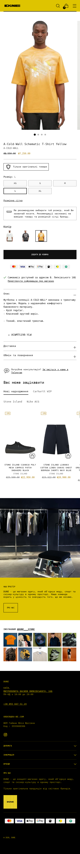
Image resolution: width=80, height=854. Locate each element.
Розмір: (9, 177)
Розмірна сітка (13, 200)
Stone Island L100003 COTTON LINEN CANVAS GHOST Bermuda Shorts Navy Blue (56, 468)
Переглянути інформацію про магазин (31, 281)
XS (15, 183)
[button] (9, 236)
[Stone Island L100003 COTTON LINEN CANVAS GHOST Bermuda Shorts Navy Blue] (56, 435)
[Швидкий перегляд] (32, 455)
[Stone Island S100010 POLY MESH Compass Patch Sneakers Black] (20, 435)
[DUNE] (12, 5)
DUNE (13, 837)
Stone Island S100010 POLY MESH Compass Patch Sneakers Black (20, 468)
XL (40, 191)
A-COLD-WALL (10, 148)
